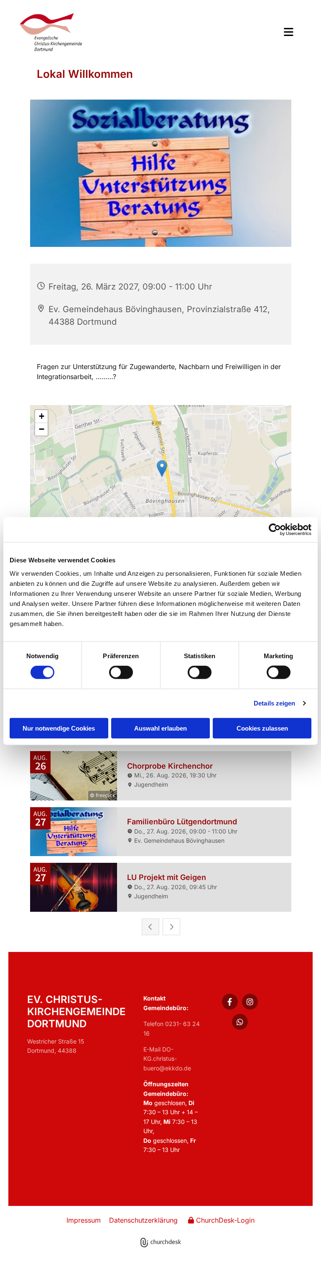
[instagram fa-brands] (250, 1001)
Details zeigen (274, 703)
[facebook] (230, 1001)
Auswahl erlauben (160, 727)
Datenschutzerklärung (143, 1220)
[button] (217, 32)
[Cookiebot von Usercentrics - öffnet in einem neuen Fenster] (274, 529)
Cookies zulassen (262, 727)
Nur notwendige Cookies (59, 727)
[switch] (121, 672)
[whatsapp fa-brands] (240, 1022)
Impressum (83, 1220)
